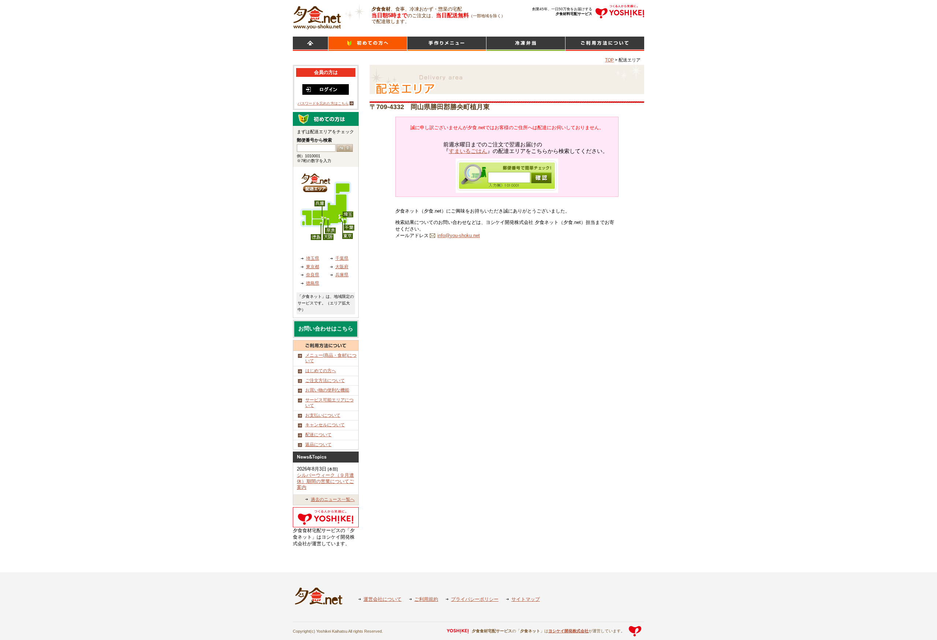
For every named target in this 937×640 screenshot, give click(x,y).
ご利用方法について (604, 44)
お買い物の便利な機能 (327, 390)
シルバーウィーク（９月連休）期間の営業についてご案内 (325, 481)
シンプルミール (525, 44)
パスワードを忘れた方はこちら (323, 103)
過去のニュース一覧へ (333, 499)
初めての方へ (367, 44)
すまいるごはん (468, 151)
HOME (310, 44)
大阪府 (341, 266)
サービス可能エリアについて (329, 402)
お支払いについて (322, 415)
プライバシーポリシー (475, 599)
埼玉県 (312, 258)
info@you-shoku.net (458, 235)
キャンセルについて (325, 424)
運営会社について (382, 599)
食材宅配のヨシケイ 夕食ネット (317, 16)
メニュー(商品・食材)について (330, 358)
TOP (609, 60)
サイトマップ (525, 599)
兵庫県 (341, 274)
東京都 (312, 266)
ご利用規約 (426, 599)
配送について (318, 434)
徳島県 (312, 283)
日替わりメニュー (446, 44)
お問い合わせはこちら (325, 329)
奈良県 (312, 274)
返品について (318, 444)
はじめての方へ (320, 370)
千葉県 (341, 258)
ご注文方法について (325, 380)
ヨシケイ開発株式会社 (568, 631)
